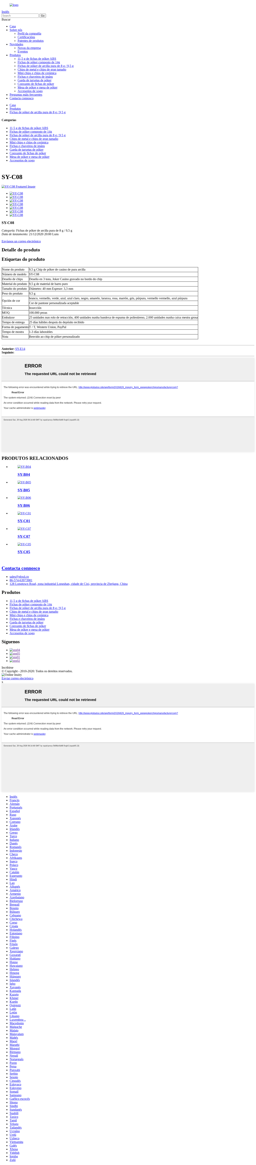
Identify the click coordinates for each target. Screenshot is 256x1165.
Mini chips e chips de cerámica (37, 73)
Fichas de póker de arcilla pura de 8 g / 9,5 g (46, 66)
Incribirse (7, 667)
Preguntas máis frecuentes (26, 94)
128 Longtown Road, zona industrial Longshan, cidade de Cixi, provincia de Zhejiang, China (69, 583)
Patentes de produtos (31, 40)
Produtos (15, 55)
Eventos (23, 51)
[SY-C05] (24, 544)
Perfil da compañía (29, 33)
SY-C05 (24, 552)
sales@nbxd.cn (19, 576)
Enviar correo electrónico (17, 678)
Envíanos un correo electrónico (21, 241)
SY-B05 (24, 490)
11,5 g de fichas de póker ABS (37, 58)
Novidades (16, 44)
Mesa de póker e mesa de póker (37, 87)
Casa (13, 26)
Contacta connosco (22, 98)
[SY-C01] (24, 513)
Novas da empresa (29, 48)
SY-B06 (24, 505)
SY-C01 (24, 521)
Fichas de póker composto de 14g (39, 62)
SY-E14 (20, 348)
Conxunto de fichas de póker (36, 84)
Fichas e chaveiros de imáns (35, 76)
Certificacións (26, 37)
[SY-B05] (24, 482)
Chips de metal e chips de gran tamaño (42, 69)
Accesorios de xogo (30, 91)
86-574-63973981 (21, 580)
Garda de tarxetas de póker (34, 80)
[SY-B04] (24, 466)
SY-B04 (24, 474)
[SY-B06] (24, 497)
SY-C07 (24, 536)
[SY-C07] (24, 528)
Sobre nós (16, 30)
